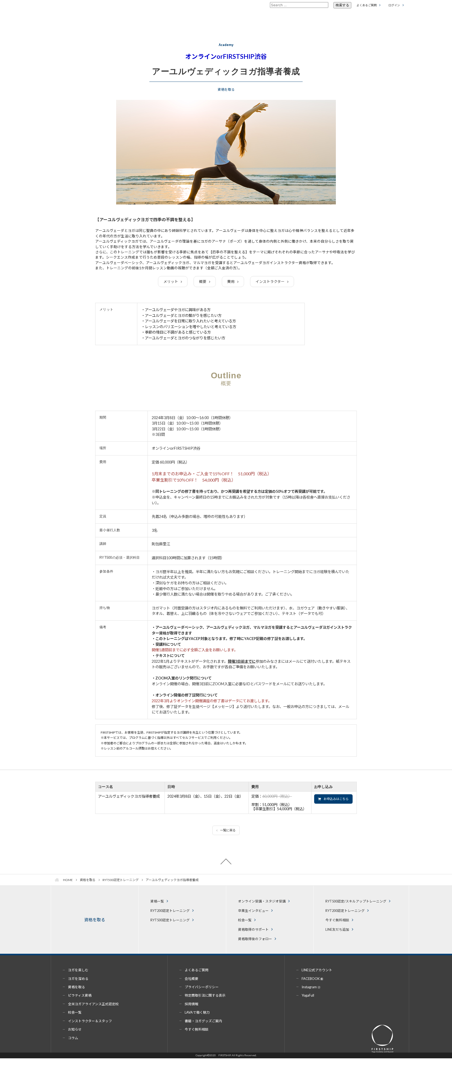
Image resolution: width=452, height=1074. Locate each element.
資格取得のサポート (253, 929)
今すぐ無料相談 (337, 920)
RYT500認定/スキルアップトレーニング (355, 901)
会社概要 (191, 978)
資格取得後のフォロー (255, 939)
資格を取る (87, 880)
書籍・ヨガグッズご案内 (203, 1021)
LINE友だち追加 (337, 929)
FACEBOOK (311, 978)
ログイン (394, 5)
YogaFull (308, 995)
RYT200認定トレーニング (170, 911)
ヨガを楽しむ (78, 970)
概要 (202, 281)
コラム (73, 1038)
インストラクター (270, 281)
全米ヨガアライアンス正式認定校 (93, 1004)
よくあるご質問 (367, 5)
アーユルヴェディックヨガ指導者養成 (172, 880)
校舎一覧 (245, 920)
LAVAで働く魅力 (197, 1012)
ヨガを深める (78, 978)
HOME (68, 880)
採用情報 (191, 1004)
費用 (231, 281)
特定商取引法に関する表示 (205, 995)
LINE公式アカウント (317, 970)
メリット (170, 281)
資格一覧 (157, 901)
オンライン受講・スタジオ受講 (262, 901)
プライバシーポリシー (202, 987)
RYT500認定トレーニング (121, 880)
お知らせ (75, 1029)
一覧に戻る (228, 830)
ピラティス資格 (80, 995)
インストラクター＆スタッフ (90, 1021)
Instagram (309, 987)
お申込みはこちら (336, 799)
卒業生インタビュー (253, 911)
